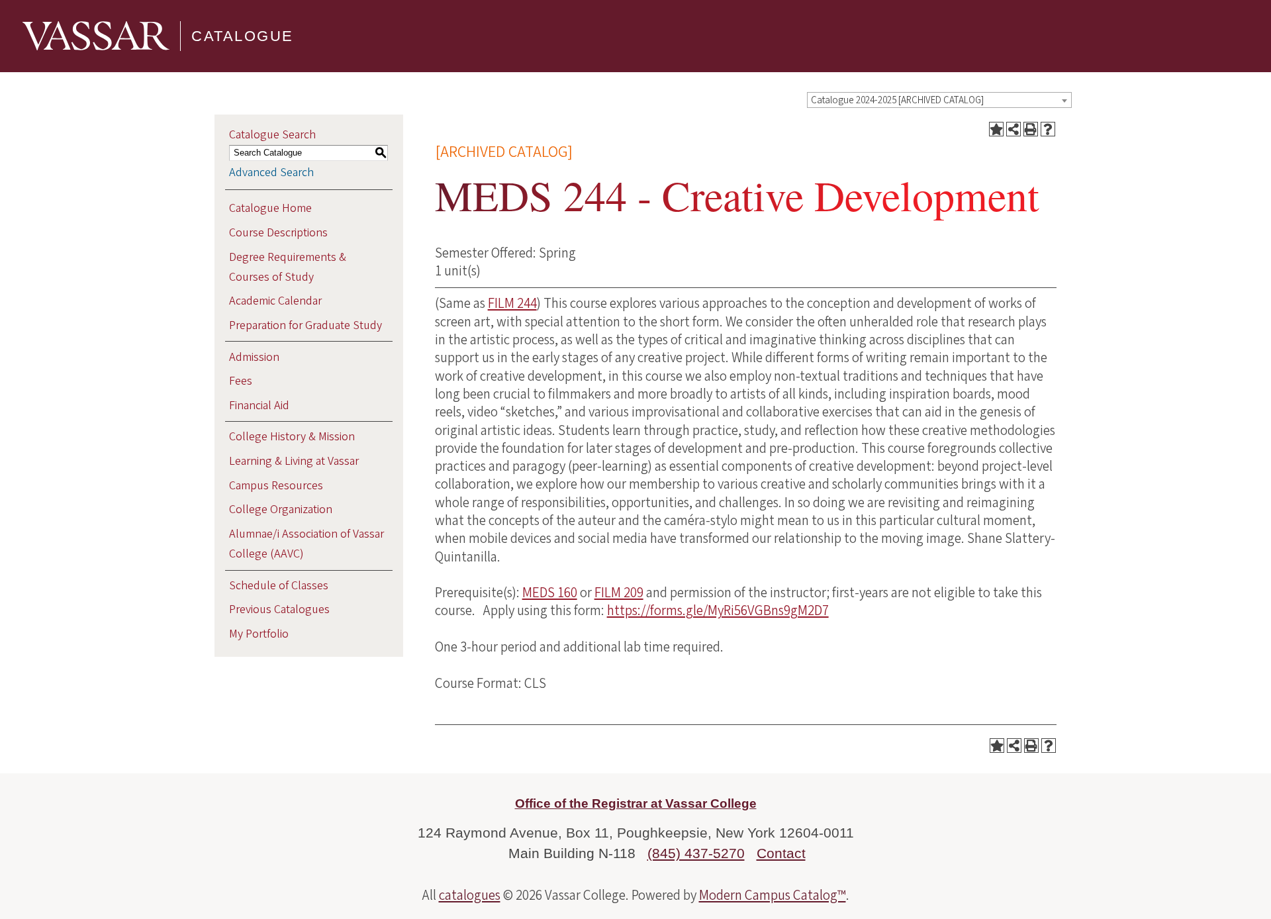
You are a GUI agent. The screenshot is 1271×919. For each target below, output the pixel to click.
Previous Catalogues (279, 609)
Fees (240, 381)
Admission (254, 357)
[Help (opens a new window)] (1048, 129)
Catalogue (242, 36)
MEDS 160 (549, 593)
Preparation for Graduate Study (305, 325)
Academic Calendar (275, 301)
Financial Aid (259, 405)
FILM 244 (512, 303)
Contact (781, 853)
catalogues (469, 895)
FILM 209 (618, 593)
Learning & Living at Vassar (294, 461)
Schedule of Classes (278, 585)
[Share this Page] (1013, 129)
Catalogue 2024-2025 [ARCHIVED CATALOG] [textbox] (897, 100)
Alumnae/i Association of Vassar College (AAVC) (306, 544)
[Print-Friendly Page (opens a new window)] (1030, 129)
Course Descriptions (278, 232)
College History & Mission (292, 436)
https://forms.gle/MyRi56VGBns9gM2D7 (718, 610)
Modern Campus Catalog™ (772, 895)
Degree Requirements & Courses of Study (287, 267)
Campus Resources (276, 485)
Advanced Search (271, 172)
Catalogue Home (270, 208)
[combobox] (939, 100)
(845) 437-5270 (696, 853)
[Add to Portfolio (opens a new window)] (996, 129)
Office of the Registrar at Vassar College (636, 803)
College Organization (280, 509)
